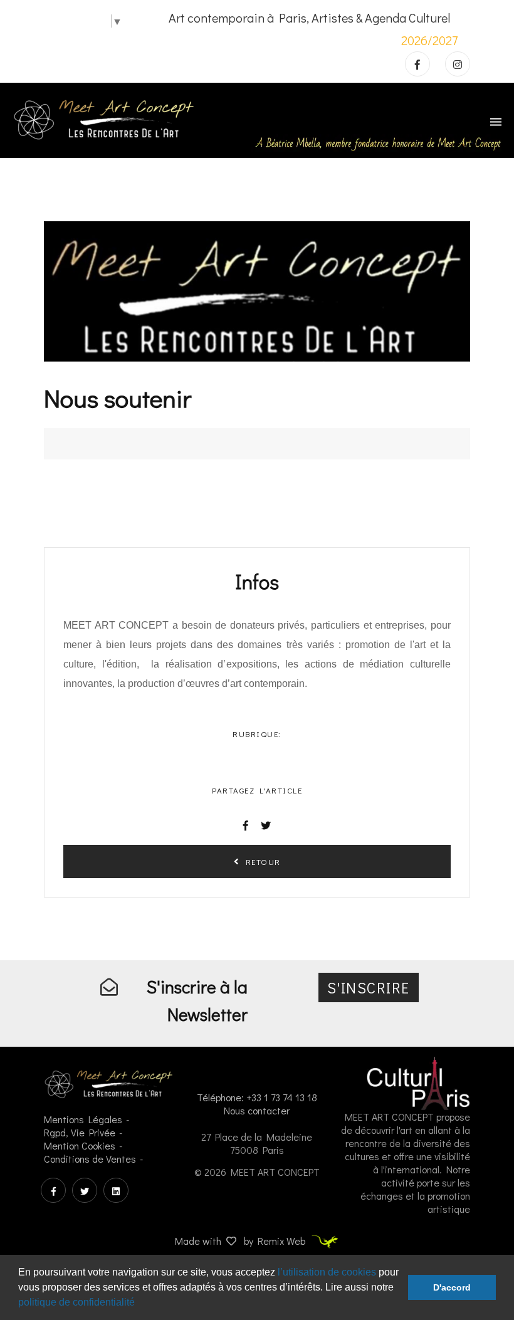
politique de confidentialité (76, 1302)
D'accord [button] (452, 1287)
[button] (139, 1304)
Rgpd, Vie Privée (79, 1132)
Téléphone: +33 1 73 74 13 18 (257, 1097)
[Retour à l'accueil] (104, 118)
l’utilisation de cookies (327, 1272)
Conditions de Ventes (90, 1158)
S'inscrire (368, 987)
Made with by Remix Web (241, 1240)
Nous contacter (257, 1110)
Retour (261, 861)
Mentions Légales (83, 1119)
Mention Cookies (79, 1145)
